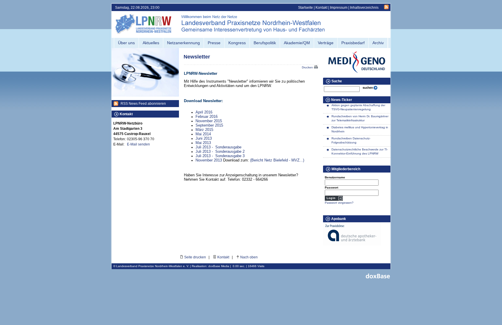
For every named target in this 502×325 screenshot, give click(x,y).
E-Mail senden (138, 144)
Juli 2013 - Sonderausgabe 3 (220, 156)
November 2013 (209, 160)
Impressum (338, 8)
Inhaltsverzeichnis (364, 8)
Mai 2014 (203, 134)
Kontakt (321, 8)
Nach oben (249, 257)
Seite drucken (195, 257)
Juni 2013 (204, 138)
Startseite (305, 8)
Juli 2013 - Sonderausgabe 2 (220, 151)
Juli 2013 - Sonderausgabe (218, 147)
